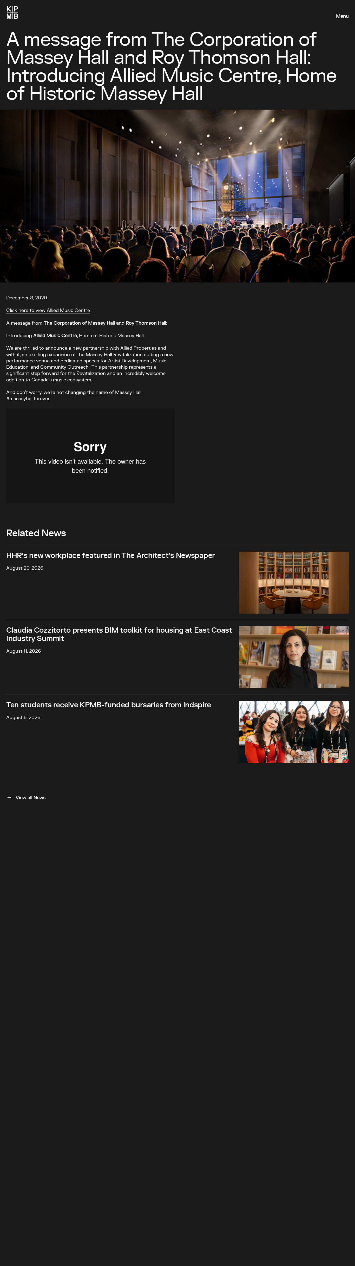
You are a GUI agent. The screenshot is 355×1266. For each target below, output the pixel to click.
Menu (342, 16)
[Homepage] (12, 12)
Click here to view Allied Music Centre (48, 310)
